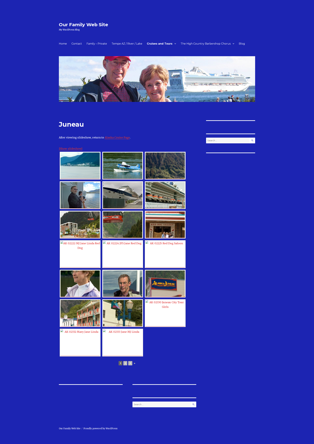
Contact (76, 43)
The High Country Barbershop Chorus (206, 43)
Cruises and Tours (159, 43)
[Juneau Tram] (165, 166)
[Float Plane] (122, 166)
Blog (242, 43)
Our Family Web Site (83, 24)
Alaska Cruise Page (117, 137)
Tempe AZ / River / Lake (127, 43)
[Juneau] (80, 166)
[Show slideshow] (70, 148)
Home (63, 43)
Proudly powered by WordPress (100, 428)
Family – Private (97, 43)
